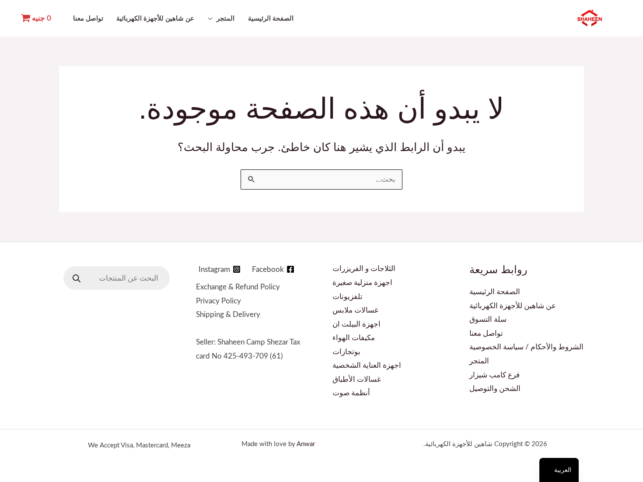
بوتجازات (346, 351)
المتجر (225, 18)
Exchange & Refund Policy (238, 287)
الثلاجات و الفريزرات (363, 268)
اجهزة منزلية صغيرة (362, 282)
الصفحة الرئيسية (271, 18)
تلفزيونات (347, 296)
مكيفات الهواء (353, 337)
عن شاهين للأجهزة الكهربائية (155, 18)
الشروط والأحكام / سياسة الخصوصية (526, 347)
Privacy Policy (218, 301)
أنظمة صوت (351, 393)
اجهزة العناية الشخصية (366, 365)
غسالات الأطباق (356, 379)
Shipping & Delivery (228, 314)
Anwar (306, 444)
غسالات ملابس (355, 310)
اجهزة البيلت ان (356, 324)
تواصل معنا (88, 18)
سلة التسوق (488, 319)
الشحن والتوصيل (495, 388)
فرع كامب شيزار (494, 375)
